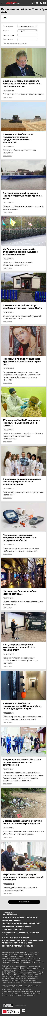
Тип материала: (8, 26)
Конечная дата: (8, 39)
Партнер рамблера (20, 1005)
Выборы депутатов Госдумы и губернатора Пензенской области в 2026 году (22, 942)
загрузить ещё (24, 902)
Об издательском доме (13, 917)
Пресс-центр (31, 917)
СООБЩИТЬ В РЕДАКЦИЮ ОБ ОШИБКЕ (18, 946)
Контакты (24, 938)
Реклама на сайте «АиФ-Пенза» (16, 927)
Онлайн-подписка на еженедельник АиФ (21, 923)
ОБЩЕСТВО (7, 97)
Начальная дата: (8, 35)
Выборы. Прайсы (10, 938)
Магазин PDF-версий (11, 920)
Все (4, 18)
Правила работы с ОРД (12, 930)
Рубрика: (6, 31)
